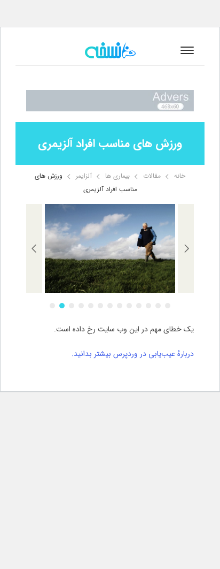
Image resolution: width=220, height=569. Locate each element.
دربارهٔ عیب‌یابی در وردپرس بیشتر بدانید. (133, 354)
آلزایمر (84, 176)
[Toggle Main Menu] (187, 50)
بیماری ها (117, 176)
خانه (179, 176)
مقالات (152, 176)
